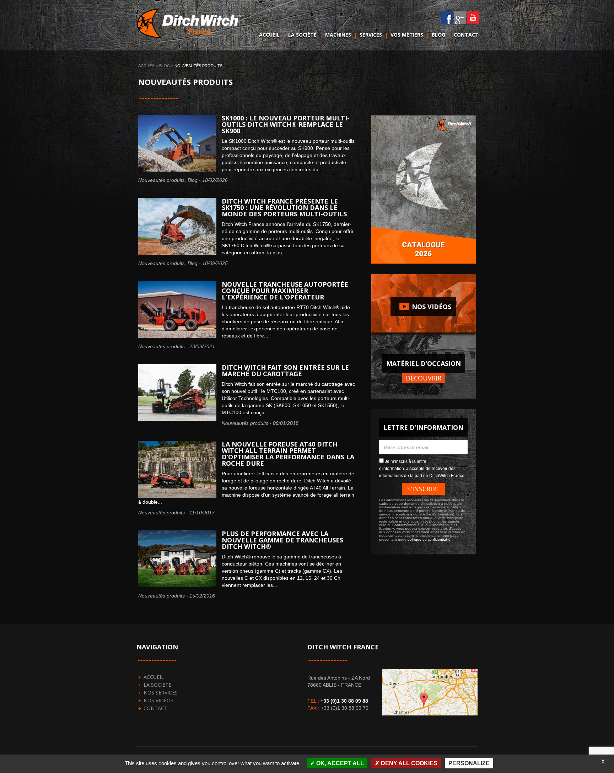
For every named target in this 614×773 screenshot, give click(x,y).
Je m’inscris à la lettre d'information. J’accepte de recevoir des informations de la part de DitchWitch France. (422, 468)
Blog (438, 34)
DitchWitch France (191, 26)
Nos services (161, 692)
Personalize (469, 763)
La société (302, 34)
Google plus (460, 17)
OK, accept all (339, 763)
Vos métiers (407, 34)
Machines (338, 34)
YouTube (473, 17)
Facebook (447, 17)
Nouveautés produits (161, 180)
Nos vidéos (423, 306)
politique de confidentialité (429, 539)
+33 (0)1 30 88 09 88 (344, 701)
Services (371, 34)
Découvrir (423, 378)
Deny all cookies (408, 763)
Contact (466, 34)
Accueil (269, 34)
